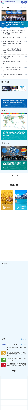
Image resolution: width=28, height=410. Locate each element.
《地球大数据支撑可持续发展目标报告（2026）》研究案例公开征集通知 (16, 367)
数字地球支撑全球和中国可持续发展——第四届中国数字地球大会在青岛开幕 (15, 24)
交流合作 (5, 143)
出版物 (4, 264)
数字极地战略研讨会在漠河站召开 (11, 37)
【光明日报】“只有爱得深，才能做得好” (13, 75)
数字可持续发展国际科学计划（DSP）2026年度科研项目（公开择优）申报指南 (16, 349)
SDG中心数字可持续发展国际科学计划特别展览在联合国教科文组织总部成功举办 (13, 50)
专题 (14, 371)
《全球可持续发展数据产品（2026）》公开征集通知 (16, 355)
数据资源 (5, 111)
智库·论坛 (14, 175)
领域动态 (14, 185)
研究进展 (5, 82)
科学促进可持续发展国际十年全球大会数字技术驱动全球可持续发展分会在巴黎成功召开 (13, 43)
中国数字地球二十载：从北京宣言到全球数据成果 (13, 57)
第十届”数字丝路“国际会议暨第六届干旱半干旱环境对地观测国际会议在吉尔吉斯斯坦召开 (13, 32)
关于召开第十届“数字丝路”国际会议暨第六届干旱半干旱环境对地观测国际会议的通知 (16, 361)
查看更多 (25, 7)
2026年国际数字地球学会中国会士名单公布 (13, 62)
